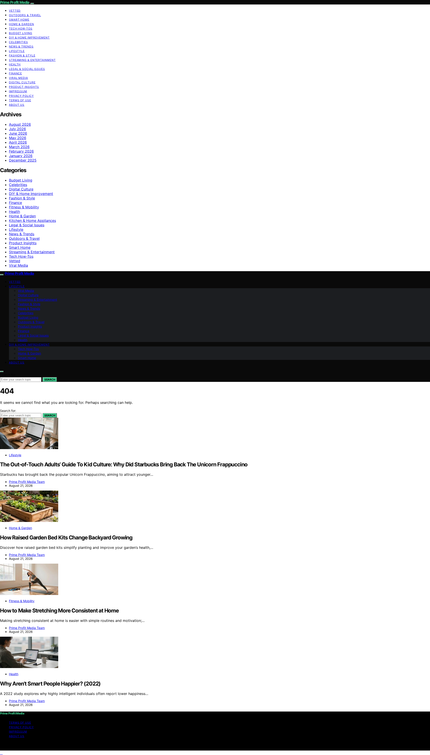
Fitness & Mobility (24, 207)
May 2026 (17, 138)
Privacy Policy (21, 95)
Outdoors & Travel (25, 15)
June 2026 (18, 133)
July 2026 (17, 129)
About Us (16, 104)
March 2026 (19, 147)
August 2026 (20, 124)
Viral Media (18, 78)
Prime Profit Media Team (27, 482)
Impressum (18, 91)
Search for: (8, 375)
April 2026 (18, 142)
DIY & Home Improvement (29, 37)
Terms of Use (20, 100)
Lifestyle (17, 51)
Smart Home (19, 19)
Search (49, 379)
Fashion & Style (22, 55)
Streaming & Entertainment (32, 60)
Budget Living (20, 33)
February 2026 (21, 151)
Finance (15, 73)
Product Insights (24, 87)
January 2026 (20, 156)
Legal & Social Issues (27, 69)
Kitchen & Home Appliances (32, 220)
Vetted (15, 10)
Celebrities (18, 42)
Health (15, 64)
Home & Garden (21, 24)
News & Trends (21, 46)
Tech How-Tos (20, 28)
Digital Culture (22, 82)
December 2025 (23, 160)
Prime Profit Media (14, 2)
